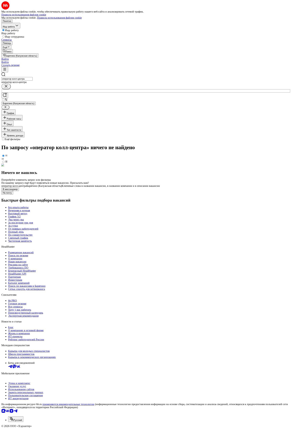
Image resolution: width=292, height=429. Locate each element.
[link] (7, 51)
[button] (5, 59)
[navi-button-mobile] (4, 69)
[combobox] (17, 79)
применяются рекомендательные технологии (68, 404)
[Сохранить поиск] (4, 95)
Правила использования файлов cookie (59, 17)
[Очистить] (6, 86)
